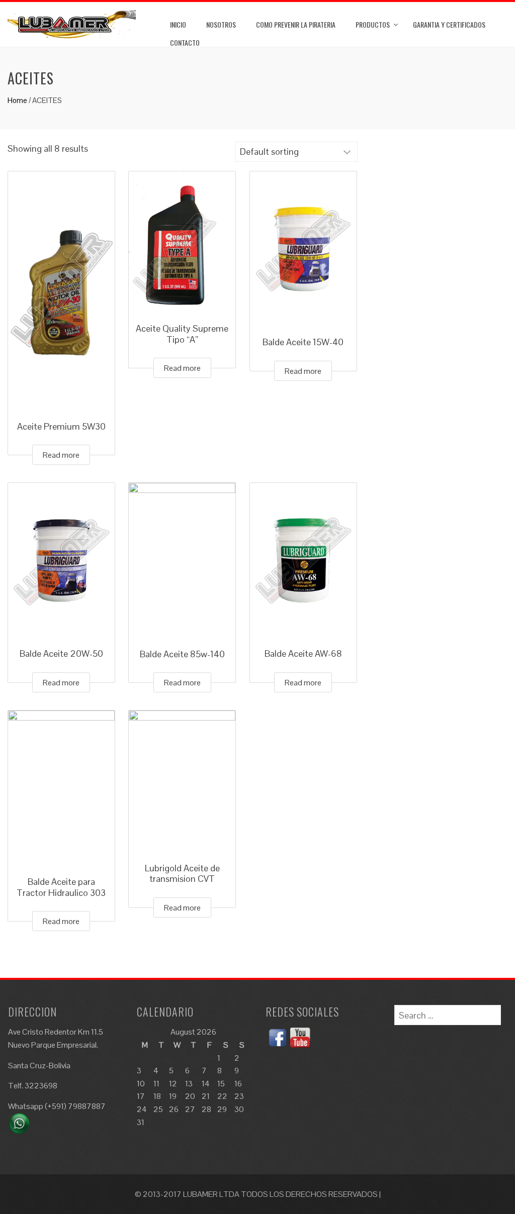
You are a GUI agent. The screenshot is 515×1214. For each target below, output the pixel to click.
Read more (61, 455)
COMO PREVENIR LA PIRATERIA (295, 24)
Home (17, 100)
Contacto (185, 42)
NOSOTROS (221, 24)
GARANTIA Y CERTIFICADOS (449, 24)
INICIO (178, 24)
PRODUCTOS (373, 24)
